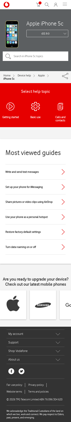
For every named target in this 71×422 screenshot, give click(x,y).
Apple (41, 75)
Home (7, 75)
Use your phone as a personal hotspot (26, 217)
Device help (24, 75)
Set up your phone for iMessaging (24, 187)
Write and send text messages (22, 172)
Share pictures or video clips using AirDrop (29, 202)
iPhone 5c (9, 78)
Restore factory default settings (23, 232)
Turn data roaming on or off (20, 247)
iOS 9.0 (45, 33)
